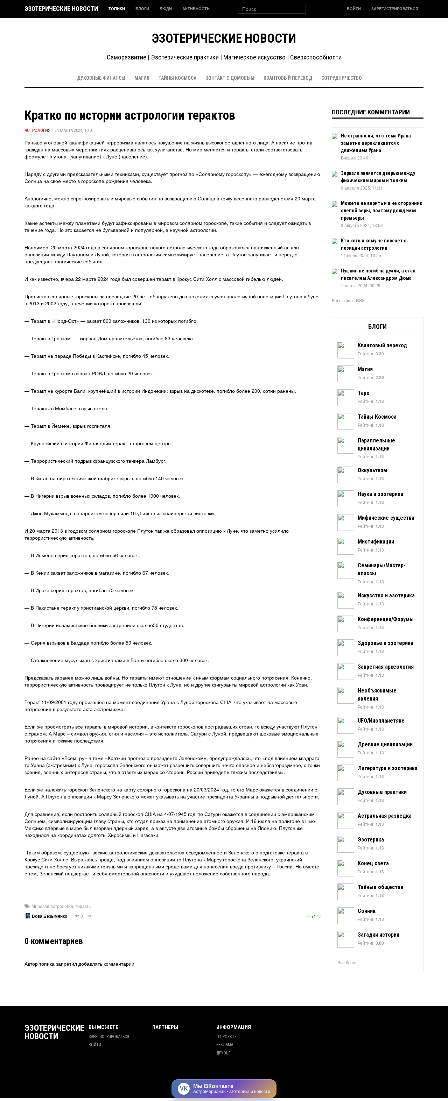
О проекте (226, 1036)
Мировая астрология (52, 906)
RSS (360, 300)
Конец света (373, 863)
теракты (83, 906)
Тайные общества (380, 887)
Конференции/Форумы (386, 619)
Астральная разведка (385, 815)
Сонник (367, 911)
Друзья (223, 1053)
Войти (354, 8)
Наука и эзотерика (380, 494)
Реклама (224, 1044)
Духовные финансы (101, 78)
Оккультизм (372, 470)
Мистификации (376, 541)
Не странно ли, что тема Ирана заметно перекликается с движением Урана (376, 143)
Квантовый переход (288, 78)
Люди (166, 8)
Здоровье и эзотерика (385, 643)
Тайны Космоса (177, 78)
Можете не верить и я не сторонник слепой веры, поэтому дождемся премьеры (381, 210)
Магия (141, 78)
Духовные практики (382, 792)
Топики (116, 8)
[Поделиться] (90, 916)
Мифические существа (386, 517)
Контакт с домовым (229, 78)
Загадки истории (378, 934)
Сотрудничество (341, 78)
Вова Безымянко (49, 916)
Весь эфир (342, 300)
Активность (196, 8)
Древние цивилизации (385, 744)
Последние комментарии (371, 112)
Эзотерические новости (61, 8)
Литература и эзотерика (388, 768)
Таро (364, 393)
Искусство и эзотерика (386, 595)
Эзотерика (371, 839)
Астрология (37, 130)
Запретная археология (386, 666)
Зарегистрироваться (394, 8)
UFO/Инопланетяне (381, 720)
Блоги (142, 8)
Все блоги (347, 962)
